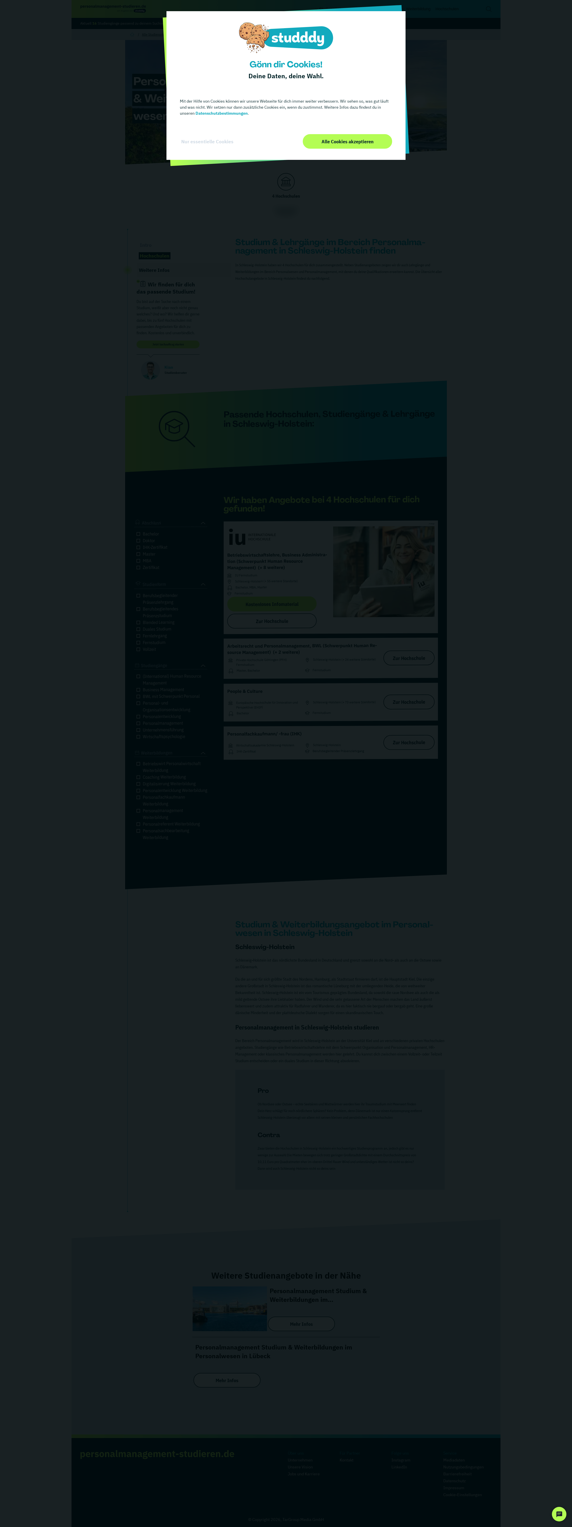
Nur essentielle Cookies (207, 141)
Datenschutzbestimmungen (221, 113)
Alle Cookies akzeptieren (348, 141)
